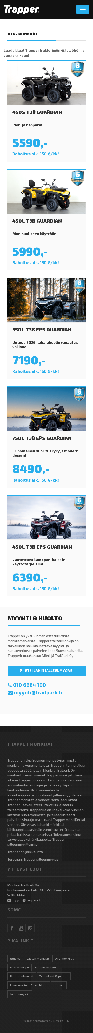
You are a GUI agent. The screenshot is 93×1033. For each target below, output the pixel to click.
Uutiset (59, 985)
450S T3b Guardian (37, 111)
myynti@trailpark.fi (38, 692)
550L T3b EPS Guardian (42, 329)
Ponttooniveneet (21, 976)
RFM (67, 1020)
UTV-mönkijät (19, 967)
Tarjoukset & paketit (53, 976)
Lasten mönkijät (38, 958)
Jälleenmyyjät (20, 994)
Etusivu (15, 958)
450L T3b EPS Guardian (42, 546)
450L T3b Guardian (37, 220)
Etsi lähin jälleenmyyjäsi (48, 670)
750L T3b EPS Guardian (42, 437)
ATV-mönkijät (64, 958)
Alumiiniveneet (45, 967)
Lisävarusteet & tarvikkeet (29, 985)
